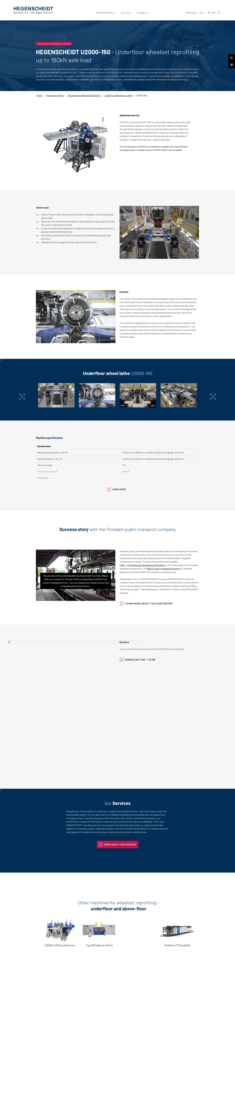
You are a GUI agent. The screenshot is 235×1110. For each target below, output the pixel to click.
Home (39, 95)
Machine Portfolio (105, 12)
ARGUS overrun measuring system (163, 568)
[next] (213, 396)
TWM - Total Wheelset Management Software (142, 565)
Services (125, 12)
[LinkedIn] (231, 63)
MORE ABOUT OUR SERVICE (120, 844)
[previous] (22, 396)
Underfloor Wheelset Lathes (118, 95)
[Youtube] (231, 57)
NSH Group (191, 12)
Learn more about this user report (149, 603)
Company (142, 12)
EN (201, 12)
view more (119, 489)
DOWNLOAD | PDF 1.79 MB (140, 659)
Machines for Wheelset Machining (84, 95)
